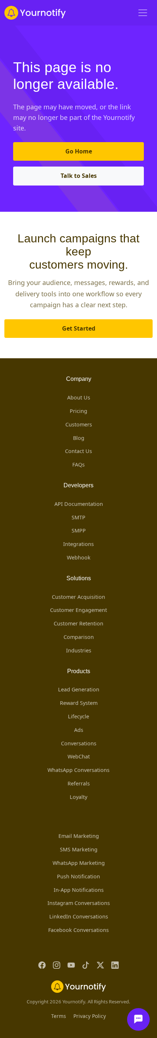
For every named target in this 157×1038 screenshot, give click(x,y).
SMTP (78, 517)
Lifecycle (78, 716)
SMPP (79, 530)
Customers (78, 424)
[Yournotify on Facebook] (42, 965)
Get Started (78, 328)
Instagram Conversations (78, 903)
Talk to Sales (79, 176)
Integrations (78, 544)
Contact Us (78, 451)
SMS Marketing (78, 849)
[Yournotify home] (35, 13)
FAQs (78, 464)
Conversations (78, 743)
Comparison (79, 636)
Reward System (78, 702)
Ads (78, 729)
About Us (78, 397)
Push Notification (78, 876)
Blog (78, 437)
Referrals (79, 783)
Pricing (78, 410)
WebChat (79, 756)
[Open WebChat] (138, 1019)
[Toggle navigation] (143, 13)
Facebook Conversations (78, 929)
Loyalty (78, 796)
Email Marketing (78, 835)
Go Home (78, 151)
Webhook (79, 557)
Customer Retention (78, 623)
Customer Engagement (78, 609)
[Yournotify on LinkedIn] (115, 965)
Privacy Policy (89, 1015)
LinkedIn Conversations (78, 916)
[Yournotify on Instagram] (56, 965)
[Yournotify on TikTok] (85, 965)
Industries (78, 650)
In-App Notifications (79, 889)
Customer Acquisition (78, 596)
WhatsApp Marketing (79, 862)
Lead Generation (78, 689)
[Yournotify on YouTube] (71, 965)
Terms (58, 1015)
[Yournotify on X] (100, 965)
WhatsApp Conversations (78, 769)
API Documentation (78, 503)
